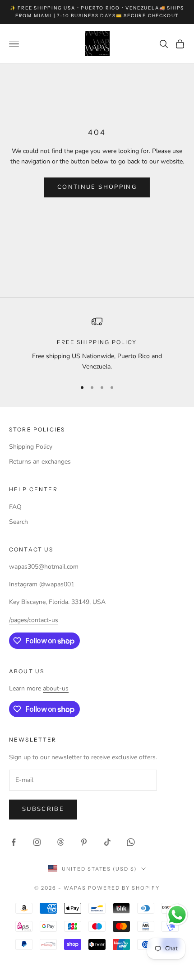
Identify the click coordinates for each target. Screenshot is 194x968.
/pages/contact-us (33, 620)
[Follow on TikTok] (107, 842)
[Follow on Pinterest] (83, 842)
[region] (97, 344)
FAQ (15, 507)
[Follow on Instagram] (37, 842)
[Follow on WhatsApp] (130, 842)
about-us (56, 688)
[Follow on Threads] (60, 842)
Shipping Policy (30, 446)
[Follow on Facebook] (13, 842)
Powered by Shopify (124, 888)
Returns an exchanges (40, 461)
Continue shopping (97, 187)
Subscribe (43, 809)
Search (18, 522)
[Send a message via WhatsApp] (177, 914)
